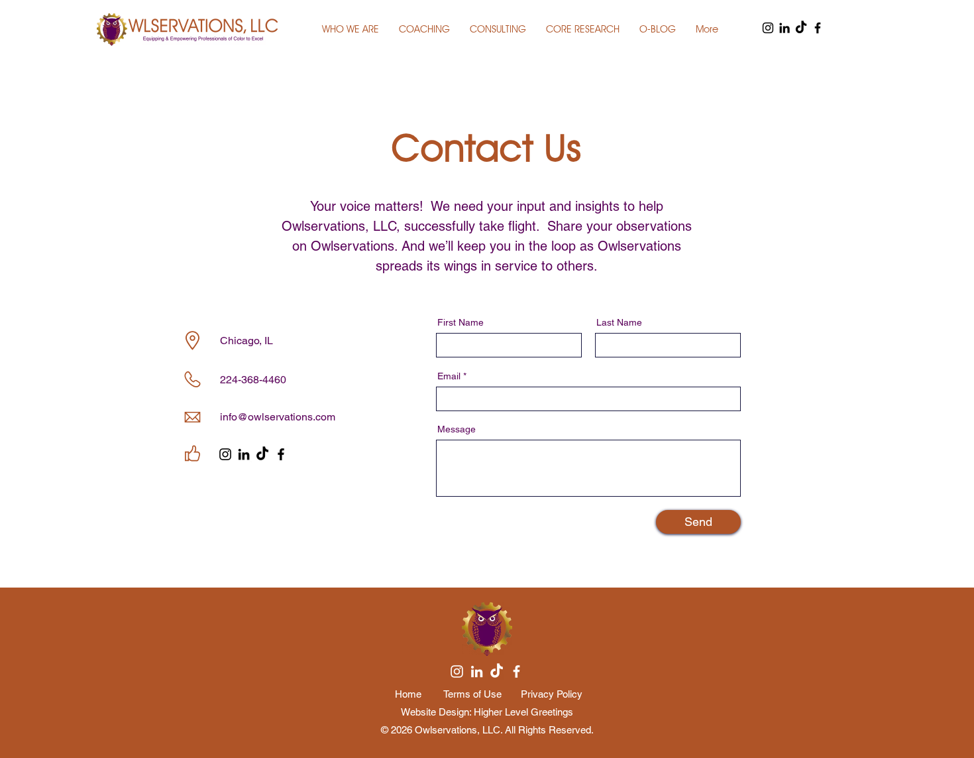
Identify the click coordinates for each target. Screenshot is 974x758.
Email (448, 376)
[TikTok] (801, 28)
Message (456, 429)
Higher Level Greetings (523, 712)
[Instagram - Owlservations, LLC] (768, 28)
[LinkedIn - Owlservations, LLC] (784, 28)
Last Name (619, 322)
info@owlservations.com (277, 417)
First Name (460, 322)
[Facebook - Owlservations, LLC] (817, 28)
